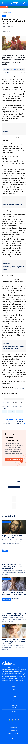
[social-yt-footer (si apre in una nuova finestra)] (9, 720)
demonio (5, 550)
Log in (19, 481)
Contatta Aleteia (14, 736)
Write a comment (14, 487)
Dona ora (3, 7)
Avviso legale (14, 730)
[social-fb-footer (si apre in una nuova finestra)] (12, 720)
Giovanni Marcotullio (13, 29)
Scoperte (14, 696)
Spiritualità (14, 694)
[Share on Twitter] (19, 72)
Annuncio (14, 707)
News (14, 689)
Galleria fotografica (18, 388)
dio (4, 625)
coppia (10, 12)
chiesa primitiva (7, 521)
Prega (17, 7)
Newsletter (14, 703)
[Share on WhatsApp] (24, 72)
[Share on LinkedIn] (16, 72)
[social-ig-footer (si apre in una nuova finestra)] (18, 720)
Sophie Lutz (4, 29)
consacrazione (6, 599)
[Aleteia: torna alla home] (14, 2)
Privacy (14, 739)
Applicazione (14, 705)
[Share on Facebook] (13, 72)
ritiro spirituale (6, 578)
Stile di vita (4, 12)
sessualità (19, 411)
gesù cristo (11, 411)
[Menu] (5, 3)
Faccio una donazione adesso (13, 459)
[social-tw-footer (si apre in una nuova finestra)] (15, 720)
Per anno (14, 714)
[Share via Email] (21, 72)
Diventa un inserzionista (14, 733)
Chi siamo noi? (14, 727)
